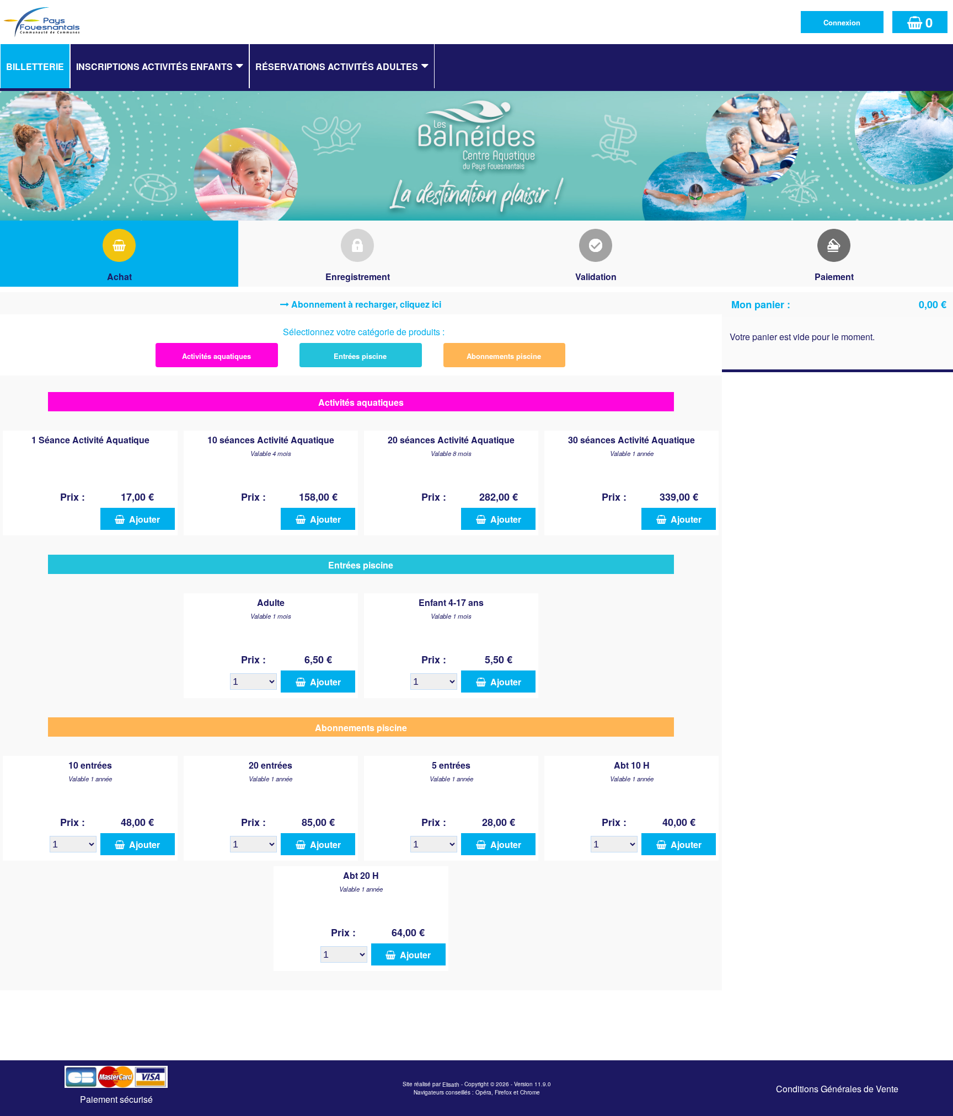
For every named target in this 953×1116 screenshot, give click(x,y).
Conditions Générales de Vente (837, 1088)
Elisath (451, 1084)
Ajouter (142, 519)
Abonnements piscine (504, 356)
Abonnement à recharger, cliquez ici (366, 304)
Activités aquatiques (216, 356)
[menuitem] (35, 66)
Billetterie (35, 66)
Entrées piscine (360, 356)
